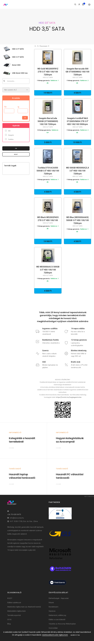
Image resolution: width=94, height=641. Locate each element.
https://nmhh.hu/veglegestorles (68, 397)
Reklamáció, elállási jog (57, 615)
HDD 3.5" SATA (18, 57)
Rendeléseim (53, 607)
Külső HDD (16, 65)
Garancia (52, 611)
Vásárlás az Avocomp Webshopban (62, 624)
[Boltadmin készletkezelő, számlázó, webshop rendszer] (60, 571)
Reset (16, 154)
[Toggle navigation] (89, 4)
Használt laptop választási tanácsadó (22, 476)
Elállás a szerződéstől (57, 620)
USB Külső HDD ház (20, 73)
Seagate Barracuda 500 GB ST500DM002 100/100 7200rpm (77, 72)
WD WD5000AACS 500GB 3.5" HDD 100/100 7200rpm (47, 270)
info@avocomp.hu (17, 518)
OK (16, 148)
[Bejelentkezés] (79, 4)
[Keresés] (75, 4)
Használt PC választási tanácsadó (69, 476)
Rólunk (51, 603)
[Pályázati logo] (60, 516)
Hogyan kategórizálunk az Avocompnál (70, 439)
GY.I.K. (9, 620)
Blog (9, 624)
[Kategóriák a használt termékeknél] (11, 448)
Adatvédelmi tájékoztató (16, 611)
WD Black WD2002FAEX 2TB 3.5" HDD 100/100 (48, 220)
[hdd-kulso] (7, 65)
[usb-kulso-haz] (7, 73)
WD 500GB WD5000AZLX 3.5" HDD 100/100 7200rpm (77, 171)
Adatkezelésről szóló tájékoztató (55, 635)
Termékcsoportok (14, 615)
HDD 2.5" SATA (18, 49)
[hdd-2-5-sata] (7, 49)
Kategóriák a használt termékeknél (22, 439)
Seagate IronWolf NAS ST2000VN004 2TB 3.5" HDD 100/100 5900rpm (77, 122)
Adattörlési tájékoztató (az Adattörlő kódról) (24, 607)
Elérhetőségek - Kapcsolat (59, 598)
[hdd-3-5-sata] (7, 57)
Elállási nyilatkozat (14, 603)
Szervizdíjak (53, 628)
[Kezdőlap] (5, 4)
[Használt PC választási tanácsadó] (58, 484)
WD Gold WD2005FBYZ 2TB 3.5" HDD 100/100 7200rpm (47, 72)
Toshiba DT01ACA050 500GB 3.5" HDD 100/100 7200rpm (48, 171)
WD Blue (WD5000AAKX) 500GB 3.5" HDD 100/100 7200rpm (77, 221)
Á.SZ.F (9, 598)
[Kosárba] (47, 57)
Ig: (18, 107)
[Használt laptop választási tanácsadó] (11, 484)
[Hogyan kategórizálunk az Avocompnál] (58, 448)
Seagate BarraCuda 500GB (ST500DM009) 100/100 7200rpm (48, 122)
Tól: (5, 107)
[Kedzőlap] (26, 503)
